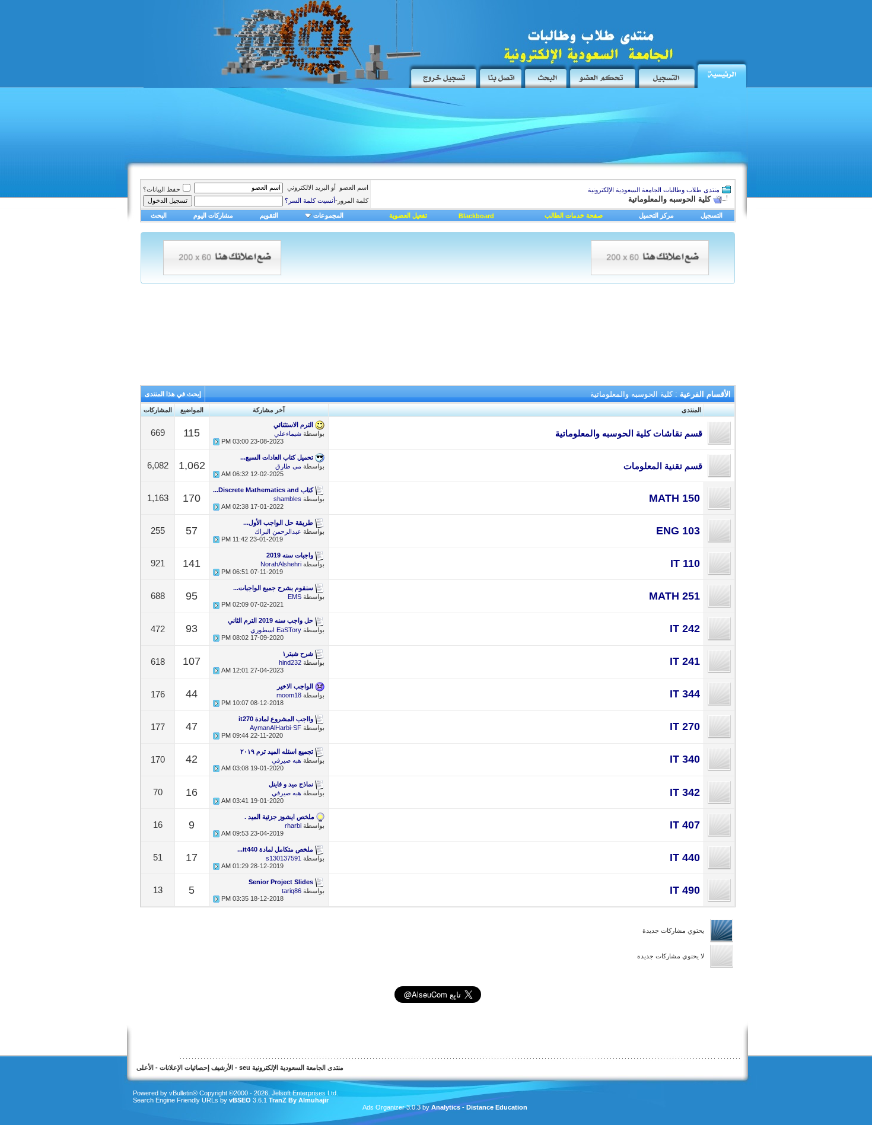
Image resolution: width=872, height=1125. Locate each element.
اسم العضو (353, 187)
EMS (294, 596)
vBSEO (240, 1100)
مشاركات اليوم (213, 215)
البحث (159, 215)
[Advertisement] (347, 128)
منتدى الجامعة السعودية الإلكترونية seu (291, 1067)
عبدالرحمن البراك (277, 531)
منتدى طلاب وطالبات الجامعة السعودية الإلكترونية (654, 189)
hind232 (290, 662)
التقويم (269, 215)
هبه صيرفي (286, 760)
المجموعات (328, 215)
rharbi (293, 825)
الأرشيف (222, 1067)
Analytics (445, 1107)
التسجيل (712, 215)
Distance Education (496, 1107)
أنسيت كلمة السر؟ (310, 200)
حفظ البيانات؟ (161, 189)
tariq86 (291, 890)
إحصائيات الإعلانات (184, 1067)
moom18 (288, 695)
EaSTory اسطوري (275, 629)
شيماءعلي (287, 433)
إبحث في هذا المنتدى (173, 393)
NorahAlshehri (280, 564)
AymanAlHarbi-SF (275, 727)
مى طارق (288, 466)
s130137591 (283, 858)
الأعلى (145, 1067)
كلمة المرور (326, 200)
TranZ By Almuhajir (298, 1100)
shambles (287, 498)
